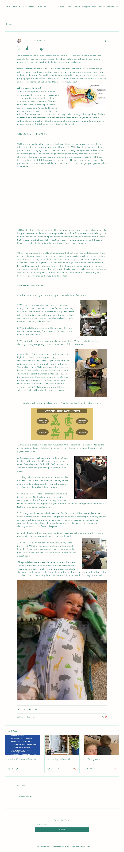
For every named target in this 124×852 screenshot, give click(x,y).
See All (116, 730)
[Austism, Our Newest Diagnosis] (22, 745)
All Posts (8, 24)
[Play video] (62, 197)
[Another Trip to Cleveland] (62, 745)
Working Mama (93, 759)
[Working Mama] (101, 745)
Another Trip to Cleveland (58, 759)
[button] (116, 24)
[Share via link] (36, 709)
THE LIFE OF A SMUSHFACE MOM (25, 6)
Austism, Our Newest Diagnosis (22, 759)
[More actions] (105, 40)
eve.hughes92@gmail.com (109, 6)
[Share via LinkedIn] (30, 709)
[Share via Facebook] (18, 709)
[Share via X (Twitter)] (24, 709)
